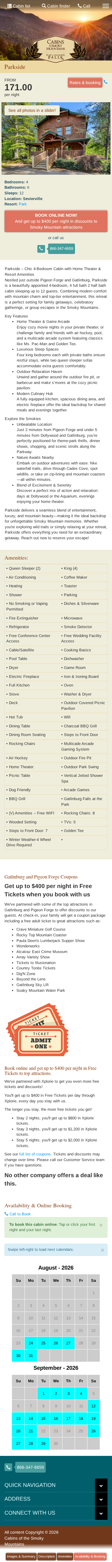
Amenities (65, 1556)
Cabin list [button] (21, 6)
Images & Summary (21, 1556)
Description (47, 1556)
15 (43, 1418)
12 (93, 1406)
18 (81, 1418)
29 (43, 1443)
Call (86, 6)
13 (18, 1418)
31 (31, 1356)
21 (31, 1431)
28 (31, 1443)
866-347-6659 (61, 248)
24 (31, 1343)
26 (56, 1343)
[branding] (56, 49)
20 (18, 1431)
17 (68, 1418)
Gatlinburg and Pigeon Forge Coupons (41, 876)
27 (68, 1343)
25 (43, 1343)
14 (31, 1418)
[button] (101, 1485)
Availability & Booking (90, 1556)
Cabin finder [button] (58, 6)
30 (18, 1356)
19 (93, 1418)
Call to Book (19, 1214)
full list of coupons (35, 1154)
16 (56, 1418)
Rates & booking (85, 82)
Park (23, 204)
